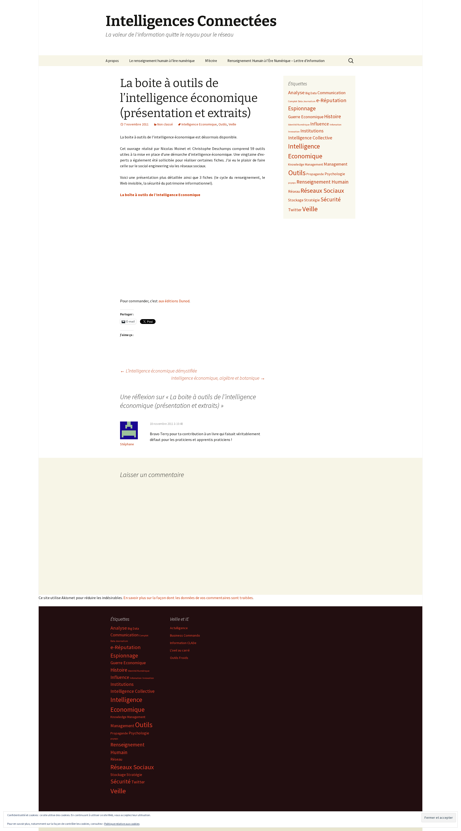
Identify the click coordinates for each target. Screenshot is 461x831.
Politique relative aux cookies (122, 823)
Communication (331, 92)
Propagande (315, 174)
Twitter (295, 209)
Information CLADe (183, 643)
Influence (319, 124)
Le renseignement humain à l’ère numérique (162, 60)
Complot (292, 101)
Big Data (311, 93)
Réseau (294, 191)
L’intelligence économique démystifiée (158, 371)
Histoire (332, 116)
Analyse (296, 92)
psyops (292, 182)
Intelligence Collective (310, 138)
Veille (232, 124)
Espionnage (302, 108)
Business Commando (185, 635)
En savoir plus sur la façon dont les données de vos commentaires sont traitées (188, 597)
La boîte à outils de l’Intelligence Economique (160, 194)
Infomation (335, 124)
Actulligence (179, 628)
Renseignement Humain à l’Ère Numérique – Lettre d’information (276, 60)
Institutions (311, 131)
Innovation (294, 131)
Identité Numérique (298, 124)
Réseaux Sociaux (322, 190)
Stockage (295, 200)
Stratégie (312, 200)
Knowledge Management (305, 164)
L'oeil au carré (180, 650)
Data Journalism (306, 101)
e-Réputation (331, 100)
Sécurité (331, 199)
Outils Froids (179, 658)
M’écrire (211, 60)
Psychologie (335, 173)
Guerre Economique (305, 116)
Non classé (165, 124)
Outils (222, 124)
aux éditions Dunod (173, 300)
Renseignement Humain (323, 182)
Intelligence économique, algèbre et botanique (218, 378)
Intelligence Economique (199, 124)
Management (335, 164)
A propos (112, 60)
